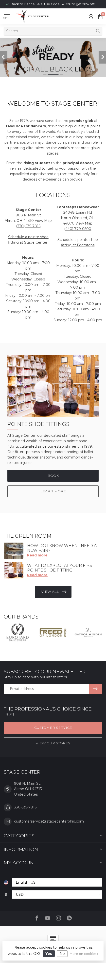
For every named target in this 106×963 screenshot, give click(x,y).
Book (53, 475)
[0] (100, 16)
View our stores (53, 743)
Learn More (53, 491)
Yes (48, 953)
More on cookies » (84, 954)
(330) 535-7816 (28, 226)
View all (50, 591)
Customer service (53, 727)
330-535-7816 (25, 807)
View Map (43, 220)
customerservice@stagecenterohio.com (49, 821)
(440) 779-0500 (77, 229)
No (62, 953)
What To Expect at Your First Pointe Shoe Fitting (60, 568)
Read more (37, 555)
